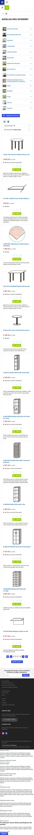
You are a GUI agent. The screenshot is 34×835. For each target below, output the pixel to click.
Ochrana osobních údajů (8, 685)
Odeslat (25, 675)
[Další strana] (23, 656)
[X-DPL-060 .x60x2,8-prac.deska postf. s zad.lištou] (17, 234)
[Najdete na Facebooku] (6, 733)
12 (14, 125)
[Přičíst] (20, 166)
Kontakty (4, 702)
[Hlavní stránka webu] (18, 13)
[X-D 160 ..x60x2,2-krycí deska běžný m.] (17, 188)
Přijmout (4, 833)
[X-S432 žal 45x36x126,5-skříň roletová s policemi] (17, 450)
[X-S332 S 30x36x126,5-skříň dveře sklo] (17, 363)
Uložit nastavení (4, 821)
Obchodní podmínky (7, 683)
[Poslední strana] (26, 656)
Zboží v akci (5, 693)
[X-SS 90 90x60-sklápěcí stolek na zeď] (17, 621)
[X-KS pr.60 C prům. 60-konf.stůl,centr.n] (17, 320)
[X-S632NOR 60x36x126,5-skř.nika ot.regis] (17, 579)
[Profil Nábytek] (2, 4)
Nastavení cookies (5, 762)
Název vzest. (17, 129)
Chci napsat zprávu (9, 720)
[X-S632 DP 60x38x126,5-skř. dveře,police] (17, 537)
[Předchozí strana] (11, 656)
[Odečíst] (13, 166)
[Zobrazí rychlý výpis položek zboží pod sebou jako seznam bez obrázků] (8, 121)
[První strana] (7, 656)
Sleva (3, 695)
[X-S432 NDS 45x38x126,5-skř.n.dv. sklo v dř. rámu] (17, 407)
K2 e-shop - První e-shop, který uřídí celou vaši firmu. (16, 747)
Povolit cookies (12, 760)
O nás (3, 700)
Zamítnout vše (4, 760)
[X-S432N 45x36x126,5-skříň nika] (17, 494)
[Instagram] (3, 733)
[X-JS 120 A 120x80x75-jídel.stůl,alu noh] (17, 276)
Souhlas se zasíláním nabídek (9, 687)
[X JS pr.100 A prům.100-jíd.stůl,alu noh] (17, 144)
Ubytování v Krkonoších (8, 705)
